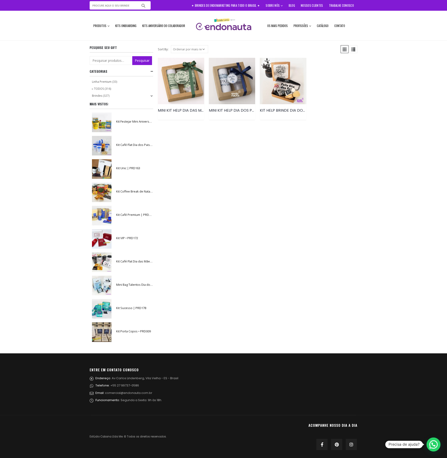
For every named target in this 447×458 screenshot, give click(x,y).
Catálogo (322, 25)
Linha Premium (102, 82)
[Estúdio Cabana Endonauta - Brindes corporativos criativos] (223, 25)
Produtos (99, 25)
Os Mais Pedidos (277, 25)
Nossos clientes (312, 5)
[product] (181, 81)
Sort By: (163, 49)
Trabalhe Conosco (341, 5)
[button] (433, 444)
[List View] (353, 49)
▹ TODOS (98, 89)
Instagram (351, 444)
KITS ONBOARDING (125, 25)
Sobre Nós (273, 5)
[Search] (143, 5)
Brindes (97, 96)
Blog (292, 5)
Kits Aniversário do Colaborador (163, 25)
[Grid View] (345, 49)
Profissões (301, 25)
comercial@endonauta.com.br (128, 393)
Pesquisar (142, 60)
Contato (339, 25)
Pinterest (336, 444)
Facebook (322, 444)
